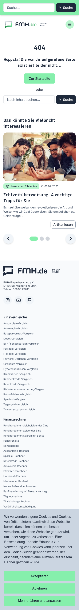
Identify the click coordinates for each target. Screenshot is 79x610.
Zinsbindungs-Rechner (17, 501)
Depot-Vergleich (13, 338)
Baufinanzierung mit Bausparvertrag (25, 491)
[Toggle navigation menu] (70, 24)
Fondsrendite (11, 440)
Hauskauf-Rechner (14, 476)
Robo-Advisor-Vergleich (17, 394)
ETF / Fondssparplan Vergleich (21, 343)
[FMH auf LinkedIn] (29, 300)
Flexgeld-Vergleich (14, 353)
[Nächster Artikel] (71, 239)
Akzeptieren (39, 576)
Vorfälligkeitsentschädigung (19, 506)
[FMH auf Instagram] (7, 300)
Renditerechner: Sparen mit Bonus (23, 435)
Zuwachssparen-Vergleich (19, 409)
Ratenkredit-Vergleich (16, 384)
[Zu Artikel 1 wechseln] (33, 239)
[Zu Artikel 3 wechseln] (48, 239)
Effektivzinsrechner (15, 471)
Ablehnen (39, 588)
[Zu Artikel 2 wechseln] (42, 239)
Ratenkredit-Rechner (16, 461)
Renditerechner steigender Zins (22, 430)
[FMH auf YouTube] (18, 300)
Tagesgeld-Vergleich (15, 404)
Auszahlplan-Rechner (16, 450)
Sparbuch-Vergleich (15, 399)
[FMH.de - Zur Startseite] (26, 24)
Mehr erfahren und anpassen (39, 600)
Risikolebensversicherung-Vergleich (24, 389)
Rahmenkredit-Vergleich (17, 379)
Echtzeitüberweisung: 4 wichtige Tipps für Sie (38, 197)
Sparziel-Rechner (14, 455)
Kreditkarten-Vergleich (17, 374)
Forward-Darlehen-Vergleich (20, 358)
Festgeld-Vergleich (14, 348)
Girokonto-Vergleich (15, 363)
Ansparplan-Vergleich (16, 323)
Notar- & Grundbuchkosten (19, 486)
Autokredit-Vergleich (15, 328)
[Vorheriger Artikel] (8, 239)
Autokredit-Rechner (15, 466)
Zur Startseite (39, 78)
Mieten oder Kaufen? (15, 481)
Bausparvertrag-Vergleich (18, 333)
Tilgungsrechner (13, 496)
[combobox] (29, 7)
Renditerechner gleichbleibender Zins (25, 425)
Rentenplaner (11, 445)
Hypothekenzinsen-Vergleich (20, 369)
